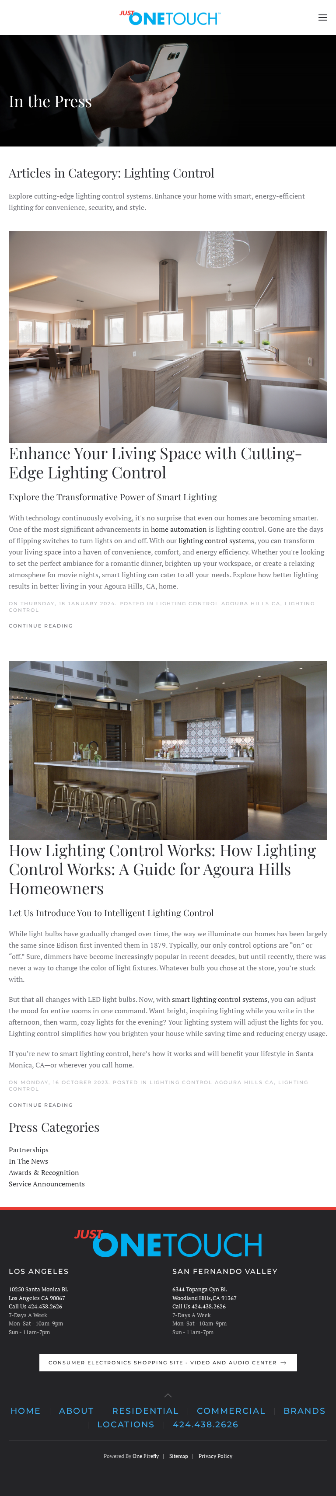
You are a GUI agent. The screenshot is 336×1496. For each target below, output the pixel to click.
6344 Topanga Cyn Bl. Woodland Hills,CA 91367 (204, 1293)
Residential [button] (145, 1411)
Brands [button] (305, 1411)
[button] (322, 17)
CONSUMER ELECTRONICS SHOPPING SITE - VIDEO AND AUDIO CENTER (163, 1363)
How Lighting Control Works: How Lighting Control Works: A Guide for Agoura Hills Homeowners (162, 869)
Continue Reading (41, 626)
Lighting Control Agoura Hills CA (218, 603)
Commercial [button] (231, 1411)
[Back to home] (168, 17)
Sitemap (178, 1456)
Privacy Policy (215, 1456)
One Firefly (146, 1456)
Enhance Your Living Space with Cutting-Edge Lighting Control (155, 462)
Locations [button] (126, 1424)
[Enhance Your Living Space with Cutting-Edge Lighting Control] (168, 337)
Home (25, 1411)
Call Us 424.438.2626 (35, 1306)
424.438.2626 (206, 1424)
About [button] (76, 1411)
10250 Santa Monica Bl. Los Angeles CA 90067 (39, 1293)
